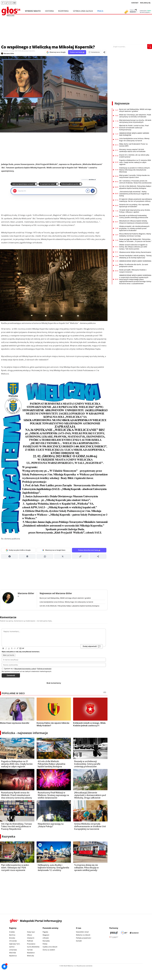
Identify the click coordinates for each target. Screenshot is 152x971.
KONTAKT (134, 3)
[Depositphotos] (134, 932)
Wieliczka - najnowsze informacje (25, 733)
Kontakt (79, 941)
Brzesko (12, 938)
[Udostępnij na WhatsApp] (44, 556)
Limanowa (13, 950)
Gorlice (11, 947)
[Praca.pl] (113, 932)
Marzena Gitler (9, 53)
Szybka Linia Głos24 (83, 11)
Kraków (12, 932)
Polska (45, 944)
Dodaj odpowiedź (90, 646)
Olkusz (29, 935)
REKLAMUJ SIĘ (145, 3)
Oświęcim (30, 938)
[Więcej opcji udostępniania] (98, 556)
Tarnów (30, 950)
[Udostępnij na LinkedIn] (27, 556)
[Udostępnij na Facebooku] (9, 556)
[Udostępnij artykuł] (104, 52)
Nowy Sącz (31, 932)
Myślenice (13, 956)
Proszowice (31, 944)
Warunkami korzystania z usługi (25, 668)
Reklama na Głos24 (83, 935)
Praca (100, 11)
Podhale (30, 941)
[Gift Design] (113, 937)
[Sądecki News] (124, 932)
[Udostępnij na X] (62, 556)
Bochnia (12, 935)
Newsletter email (82, 932)
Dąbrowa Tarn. (14, 944)
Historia (49, 11)
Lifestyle (46, 938)
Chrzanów (13, 941)
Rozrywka (63, 11)
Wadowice (31, 953)
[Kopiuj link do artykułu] (80, 556)
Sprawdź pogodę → (145, 12)
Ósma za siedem (49, 950)
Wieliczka (30, 956)
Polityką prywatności (44, 668)
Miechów (12, 953)
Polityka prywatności (83, 938)
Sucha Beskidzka (33, 947)
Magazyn (46, 935)
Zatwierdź (11, 675)
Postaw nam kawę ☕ (77, 52)
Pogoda (45, 932)
